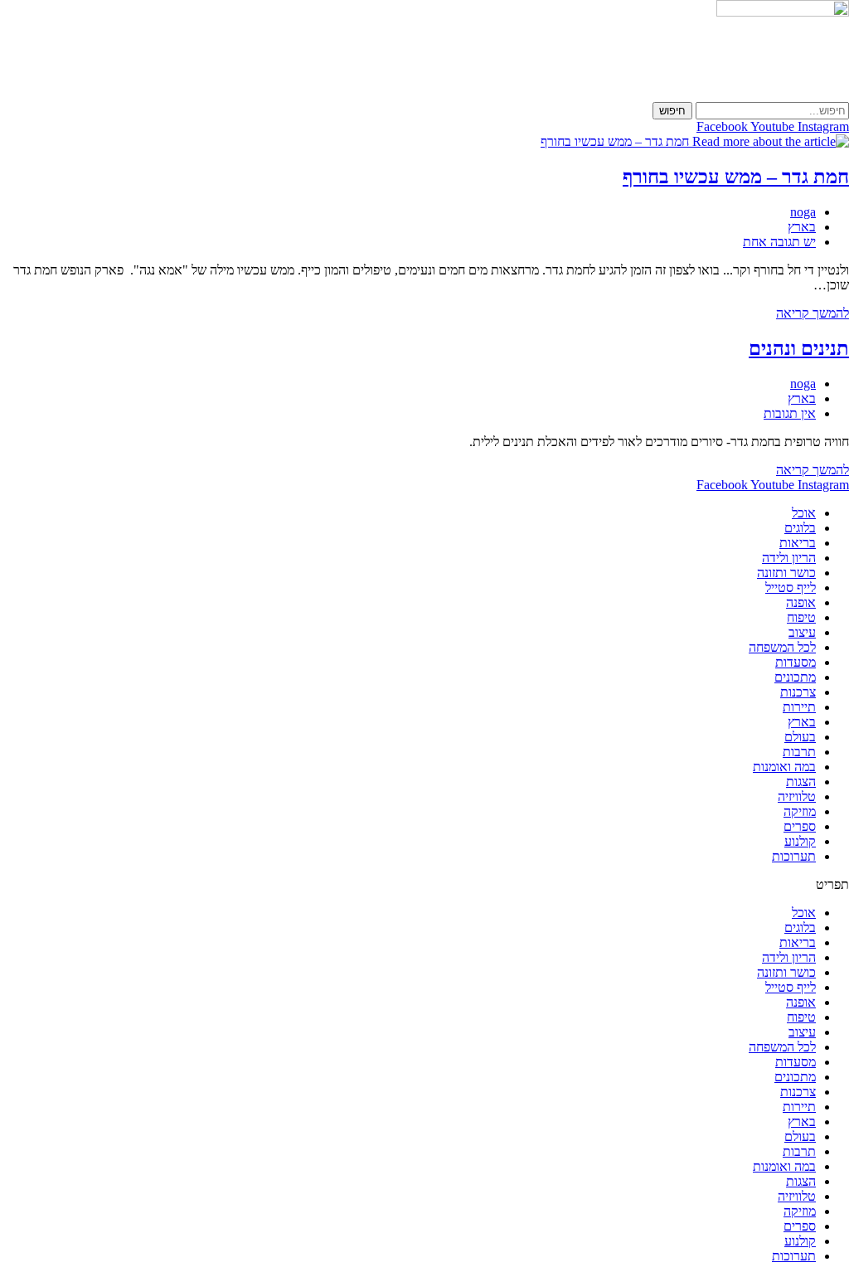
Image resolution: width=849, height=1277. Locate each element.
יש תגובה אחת (779, 242)
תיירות (799, 707)
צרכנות (798, 692)
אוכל (804, 513)
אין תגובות (790, 413)
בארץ (802, 227)
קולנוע (800, 841)
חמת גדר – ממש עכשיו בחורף (736, 176)
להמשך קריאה (812, 313)
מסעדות (795, 662)
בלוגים (800, 528)
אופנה (801, 602)
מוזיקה (800, 811)
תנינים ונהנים (799, 348)
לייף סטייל (790, 587)
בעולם (800, 737)
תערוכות (794, 856)
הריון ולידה (789, 558)
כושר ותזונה (786, 573)
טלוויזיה (797, 796)
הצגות (801, 781)
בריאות (797, 543)
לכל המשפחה (782, 647)
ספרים (800, 826)
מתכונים (795, 677)
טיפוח (801, 617)
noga (803, 212)
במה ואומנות (784, 767)
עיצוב (802, 632)
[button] (424, 884)
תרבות (799, 752)
